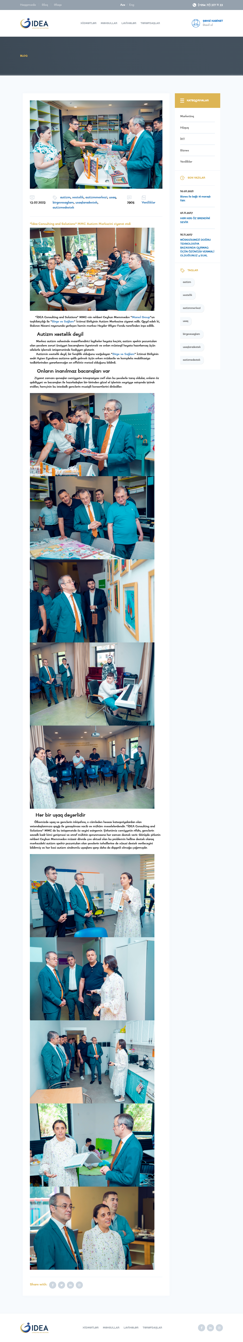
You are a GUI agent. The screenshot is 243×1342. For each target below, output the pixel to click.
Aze (122, 4)
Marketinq (187, 116)
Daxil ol (208, 25)
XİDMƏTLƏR (88, 23)
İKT (182, 139)
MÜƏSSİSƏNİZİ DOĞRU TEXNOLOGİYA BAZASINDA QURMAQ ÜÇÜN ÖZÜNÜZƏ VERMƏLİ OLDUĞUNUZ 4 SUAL (197, 248)
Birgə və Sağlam (63, 321)
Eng (131, 4)
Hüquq (184, 127)
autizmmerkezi (96, 197)
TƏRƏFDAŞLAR (150, 23)
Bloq (45, 4)
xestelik (78, 197)
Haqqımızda (28, 4)
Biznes (184, 150)
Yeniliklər (148, 202)
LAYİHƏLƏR (129, 23)
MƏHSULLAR (109, 23)
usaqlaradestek (86, 202)
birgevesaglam (63, 202)
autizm (65, 197)
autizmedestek (63, 207)
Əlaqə (58, 4)
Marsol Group (141, 317)
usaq (112, 197)
